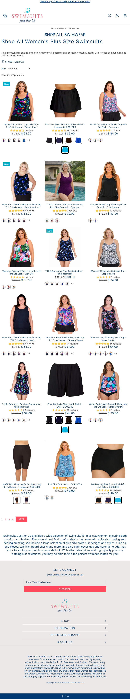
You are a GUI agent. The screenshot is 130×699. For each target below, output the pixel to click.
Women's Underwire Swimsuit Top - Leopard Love (108, 272)
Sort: (4, 68)
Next (21, 519)
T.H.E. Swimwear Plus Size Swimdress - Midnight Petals (21, 405)
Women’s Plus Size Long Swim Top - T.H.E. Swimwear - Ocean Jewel (21, 125)
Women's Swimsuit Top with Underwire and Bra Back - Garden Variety (108, 405)
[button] (4, 140)
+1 (72, 283)
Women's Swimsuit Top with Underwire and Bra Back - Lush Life (21, 272)
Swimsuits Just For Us (27, 15)
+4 (29, 140)
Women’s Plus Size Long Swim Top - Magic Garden (108, 339)
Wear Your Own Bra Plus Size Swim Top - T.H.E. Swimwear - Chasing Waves (65, 339)
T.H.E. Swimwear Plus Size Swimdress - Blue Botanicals (65, 272)
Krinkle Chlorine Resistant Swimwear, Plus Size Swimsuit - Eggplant (65, 205)
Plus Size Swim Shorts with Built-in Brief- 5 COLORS (65, 405)
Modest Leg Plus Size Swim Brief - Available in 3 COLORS (108, 485)
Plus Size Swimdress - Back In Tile (65, 484)
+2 (29, 220)
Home (53, 28)
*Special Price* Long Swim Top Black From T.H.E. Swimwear (108, 205)
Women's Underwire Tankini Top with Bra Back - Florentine (108, 125)
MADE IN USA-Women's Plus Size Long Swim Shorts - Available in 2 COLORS (22, 485)
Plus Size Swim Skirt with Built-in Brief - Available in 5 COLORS (64, 125)
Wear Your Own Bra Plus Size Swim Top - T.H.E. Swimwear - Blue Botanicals (21, 205)
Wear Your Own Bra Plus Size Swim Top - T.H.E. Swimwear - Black (21, 339)
